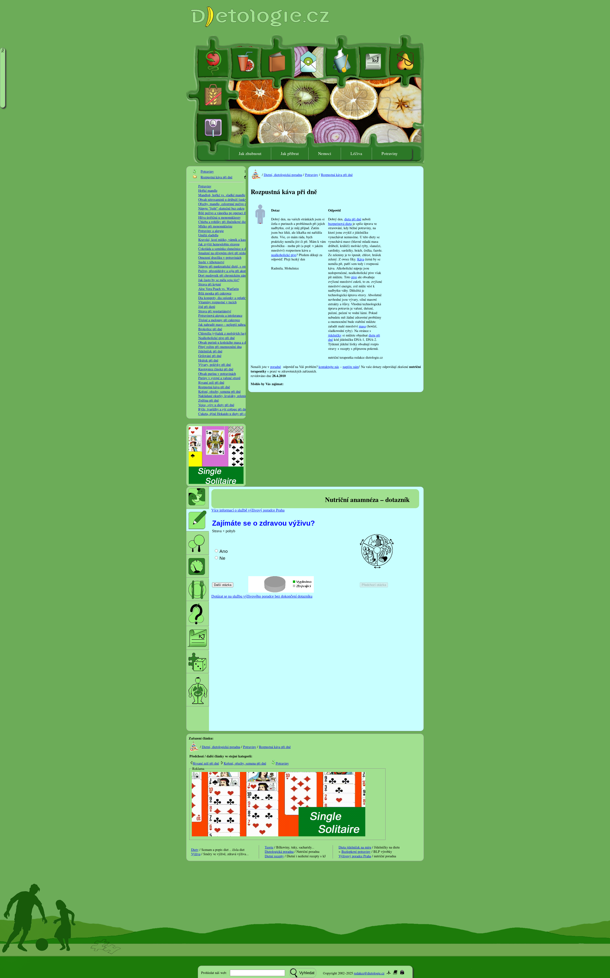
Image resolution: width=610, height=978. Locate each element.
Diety (194, 849)
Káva (360, 259)
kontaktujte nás (329, 366)
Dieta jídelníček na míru (355, 847)
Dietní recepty (274, 856)
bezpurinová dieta (340, 223)
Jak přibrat (290, 153)
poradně (275, 366)
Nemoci (324, 153)
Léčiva (356, 153)
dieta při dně (352, 219)
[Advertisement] (339, 383)
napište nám (351, 366)
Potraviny (389, 153)
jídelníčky (334, 335)
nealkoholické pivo (283, 255)
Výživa (195, 854)
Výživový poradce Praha (355, 856)
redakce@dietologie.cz (369, 973)
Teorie (269, 847)
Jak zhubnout (250, 153)
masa (362, 326)
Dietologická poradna (279, 851)
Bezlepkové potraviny (356, 851)
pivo (354, 277)
